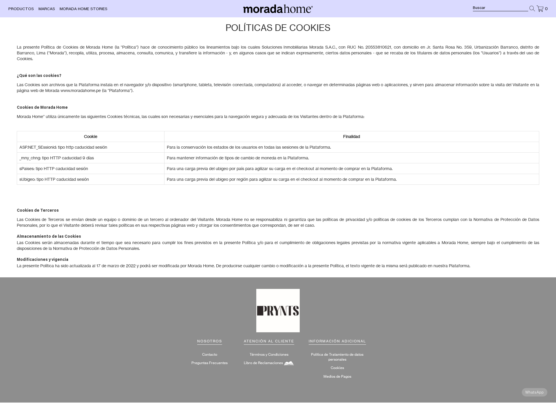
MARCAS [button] (47, 9)
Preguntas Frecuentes (209, 363)
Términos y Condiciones (269, 354)
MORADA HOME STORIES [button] (83, 9)
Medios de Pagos (337, 376)
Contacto (209, 354)
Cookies (337, 368)
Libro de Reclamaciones (264, 363)
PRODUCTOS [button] (21, 9)
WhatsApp (534, 392)
